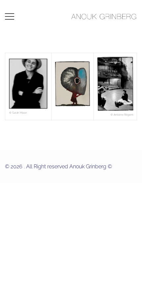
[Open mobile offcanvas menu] (9, 16)
